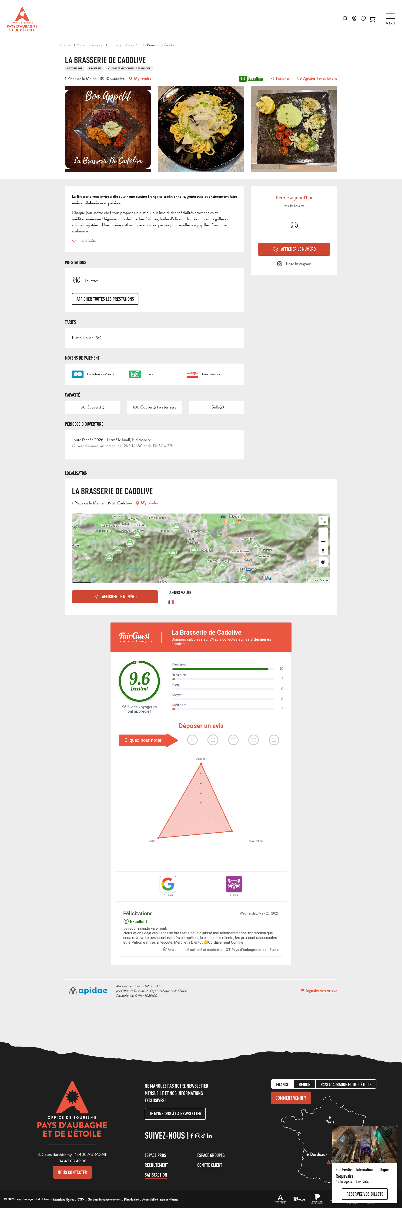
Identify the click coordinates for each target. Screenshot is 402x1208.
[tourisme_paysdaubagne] (203, 1136)
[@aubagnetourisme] (198, 1136)
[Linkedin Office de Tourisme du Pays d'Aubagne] (209, 1136)
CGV (80, 1199)
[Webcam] (354, 20)
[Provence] (317, 1199)
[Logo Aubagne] (72, 1112)
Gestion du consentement (104, 1199)
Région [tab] (305, 1084)
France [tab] (282, 1084)
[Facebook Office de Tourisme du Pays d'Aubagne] (192, 1136)
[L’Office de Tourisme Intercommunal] (280, 1199)
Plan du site (131, 1199)
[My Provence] (299, 1199)
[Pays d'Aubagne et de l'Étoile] (22, 19)
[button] (345, 18)
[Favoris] (363, 19)
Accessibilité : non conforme (160, 1199)
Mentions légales (63, 1199)
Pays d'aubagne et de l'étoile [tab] (346, 1084)
